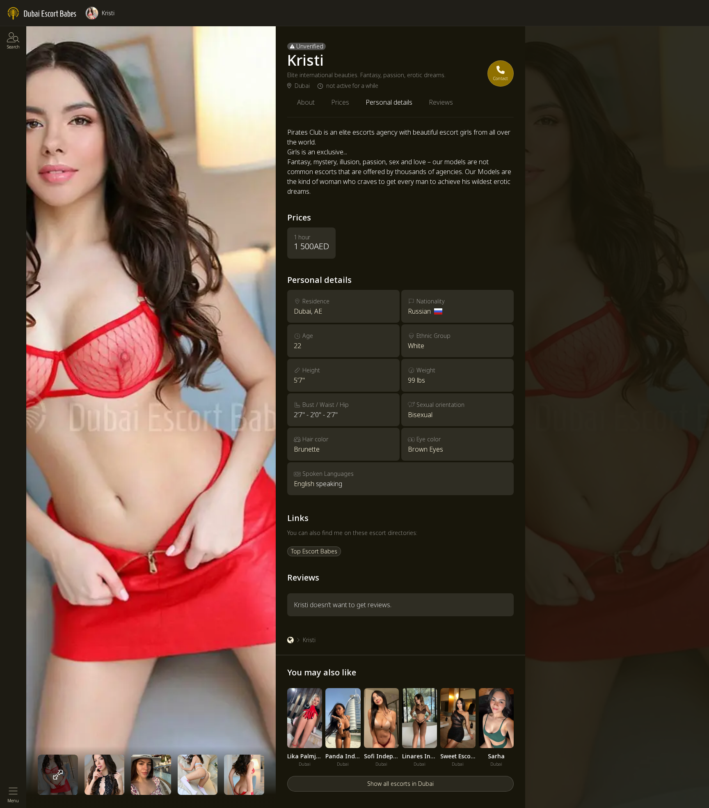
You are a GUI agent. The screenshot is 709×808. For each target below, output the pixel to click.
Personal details (389, 102)
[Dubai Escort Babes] (290, 640)
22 (297, 345)
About (306, 102)
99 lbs (416, 380)
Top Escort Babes (314, 551)
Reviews (441, 102)
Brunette (307, 449)
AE (318, 311)
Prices (340, 102)
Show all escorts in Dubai (400, 783)
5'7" (299, 380)
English (304, 483)
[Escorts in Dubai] (42, 13)
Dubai (302, 86)
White (416, 345)
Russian (419, 311)
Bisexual (420, 414)
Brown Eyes (425, 449)
